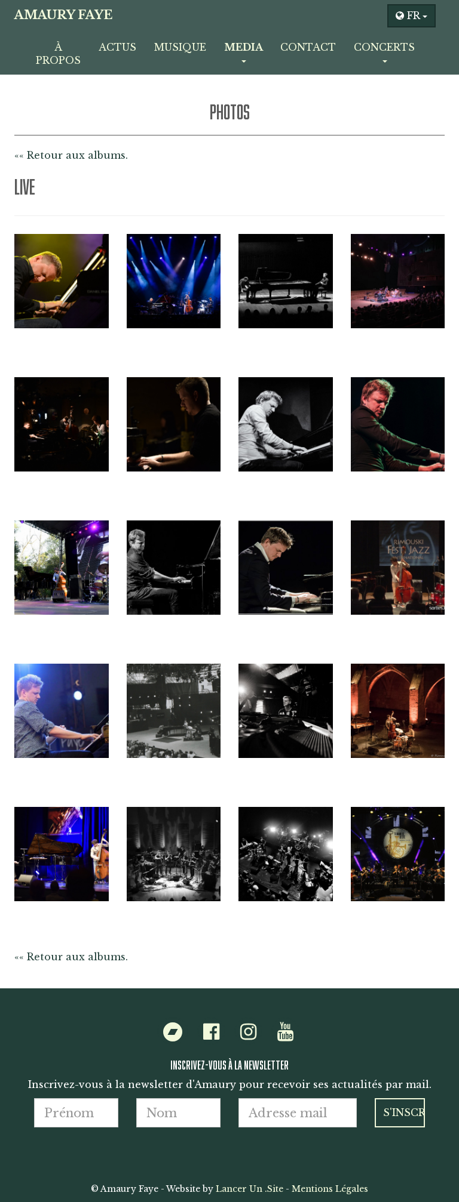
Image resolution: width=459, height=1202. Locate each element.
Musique (180, 47)
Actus (117, 47)
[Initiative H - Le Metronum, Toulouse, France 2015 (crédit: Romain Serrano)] (285, 854)
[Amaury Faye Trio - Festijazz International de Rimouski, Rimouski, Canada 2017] (398, 567)
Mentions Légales (330, 1188)
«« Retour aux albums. (71, 155)
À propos (58, 53)
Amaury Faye (63, 15)
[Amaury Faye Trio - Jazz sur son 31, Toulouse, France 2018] (398, 424)
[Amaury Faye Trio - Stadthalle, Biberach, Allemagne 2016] (61, 854)
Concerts (384, 47)
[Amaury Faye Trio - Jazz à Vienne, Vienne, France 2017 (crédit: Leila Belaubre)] (174, 711)
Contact (308, 47)
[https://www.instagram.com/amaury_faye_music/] (248, 1035)
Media (243, 47)
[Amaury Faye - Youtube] (285, 1035)
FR (413, 15)
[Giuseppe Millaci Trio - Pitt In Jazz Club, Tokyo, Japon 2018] (174, 424)
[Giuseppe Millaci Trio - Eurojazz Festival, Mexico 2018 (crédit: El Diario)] (61, 567)
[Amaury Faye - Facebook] (211, 1035)
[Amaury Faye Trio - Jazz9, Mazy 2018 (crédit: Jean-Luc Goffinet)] (174, 567)
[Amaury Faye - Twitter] (172, 1035)
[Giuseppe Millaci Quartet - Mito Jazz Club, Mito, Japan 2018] (61, 424)
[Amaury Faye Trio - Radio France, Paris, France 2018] (398, 281)
